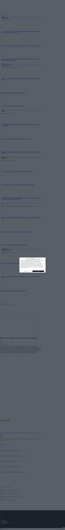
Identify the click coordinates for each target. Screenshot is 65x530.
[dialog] (32, 265)
